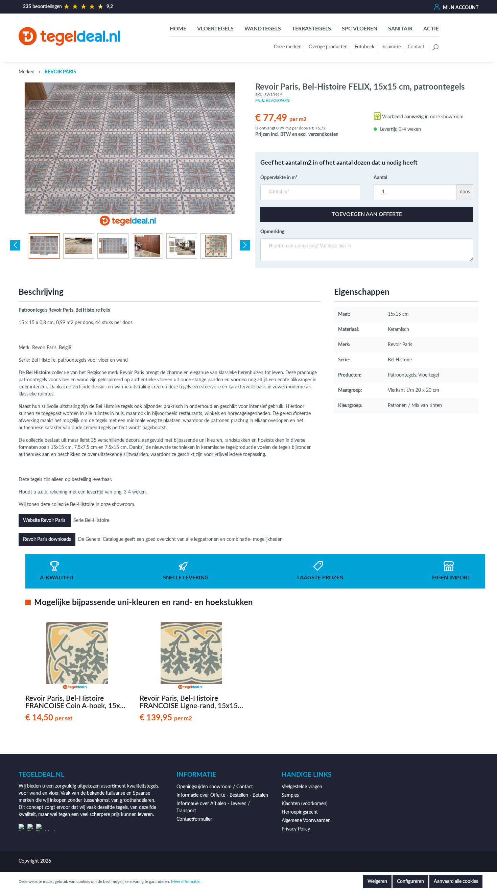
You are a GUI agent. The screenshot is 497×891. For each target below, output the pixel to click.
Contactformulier (194, 819)
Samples (290, 795)
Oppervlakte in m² (279, 177)
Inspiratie (391, 47)
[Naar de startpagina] (69, 36)
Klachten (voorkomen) (305, 803)
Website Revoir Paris (44, 520)
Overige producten (328, 47)
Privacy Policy (296, 829)
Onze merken (288, 47)
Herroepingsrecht (300, 812)
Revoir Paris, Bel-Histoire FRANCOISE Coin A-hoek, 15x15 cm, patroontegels (76, 702)
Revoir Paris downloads (47, 539)
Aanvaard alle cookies (456, 881)
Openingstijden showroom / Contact (214, 787)
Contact (416, 47)
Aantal (380, 177)
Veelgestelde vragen (302, 787)
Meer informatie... (187, 882)
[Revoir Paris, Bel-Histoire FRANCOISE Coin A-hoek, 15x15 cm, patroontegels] (77, 656)
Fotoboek (364, 47)
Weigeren (377, 881)
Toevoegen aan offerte (367, 214)
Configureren (410, 881)
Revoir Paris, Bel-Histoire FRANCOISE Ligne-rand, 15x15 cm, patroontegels (189, 702)
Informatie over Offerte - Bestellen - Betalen (222, 795)
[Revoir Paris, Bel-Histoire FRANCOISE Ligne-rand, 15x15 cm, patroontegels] (192, 656)
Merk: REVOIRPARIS (272, 100)
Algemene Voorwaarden (306, 820)
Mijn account (460, 7)
